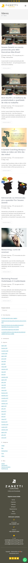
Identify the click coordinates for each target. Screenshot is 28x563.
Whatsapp (14, 522)
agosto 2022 (4, 345)
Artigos (4, 208)
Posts (7, 159)
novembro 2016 (4, 424)
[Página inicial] (1, 15)
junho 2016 (3, 437)
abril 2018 (3, 387)
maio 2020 (3, 361)
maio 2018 (3, 385)
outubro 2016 (4, 427)
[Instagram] (11, 1)
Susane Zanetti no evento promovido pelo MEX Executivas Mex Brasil (12, 49)
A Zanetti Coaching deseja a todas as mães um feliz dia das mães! (13, 152)
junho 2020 (3, 358)
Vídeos (2, 456)
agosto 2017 (4, 406)
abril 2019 (3, 374)
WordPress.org (4, 468)
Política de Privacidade (14, 491)
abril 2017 (3, 416)
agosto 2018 (4, 379)
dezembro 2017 (4, 395)
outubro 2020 (4, 353)
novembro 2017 (4, 398)
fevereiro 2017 (4, 421)
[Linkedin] (16, 1)
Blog (4, 57)
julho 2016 (3, 435)
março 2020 (3, 366)
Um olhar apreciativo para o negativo (9, 318)
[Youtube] (19, 1)
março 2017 (3, 419)
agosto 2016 (4, 432)
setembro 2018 (4, 377)
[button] (25, 560)
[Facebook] (14, 1)
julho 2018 (3, 382)
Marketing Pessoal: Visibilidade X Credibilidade (13, 279)
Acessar (3, 463)
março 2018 (3, 390)
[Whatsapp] (9, 1)
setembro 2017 (4, 403)
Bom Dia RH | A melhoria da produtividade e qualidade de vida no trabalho (13, 100)
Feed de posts (4, 465)
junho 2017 (3, 411)
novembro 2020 (4, 351)
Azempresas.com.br (14, 553)
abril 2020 (3, 364)
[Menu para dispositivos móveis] (26, 5)
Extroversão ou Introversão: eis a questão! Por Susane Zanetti (13, 200)
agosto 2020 (4, 356)
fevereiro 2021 (4, 348)
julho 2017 (3, 408)
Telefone (14, 529)
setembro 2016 (4, 429)
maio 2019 (3, 372)
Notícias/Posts (9, 57)
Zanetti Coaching (7, 55)
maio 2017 (3, 414)
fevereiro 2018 (4, 393)
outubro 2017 (4, 400)
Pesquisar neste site (5, 307)
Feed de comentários (5, 467)
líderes (5, 15)
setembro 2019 (4, 369)
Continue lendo (7, 68)
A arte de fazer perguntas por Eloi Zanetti (10, 329)
